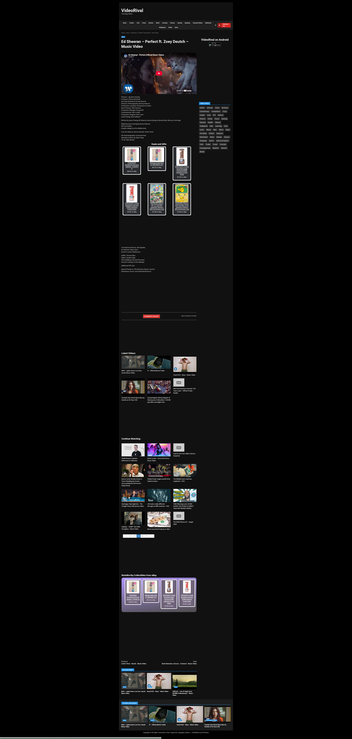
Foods (210, 119)
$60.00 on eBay (132, 171)
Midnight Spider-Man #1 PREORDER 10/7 (157, 164)
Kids (211, 126)
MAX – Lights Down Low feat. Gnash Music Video (133, 681)
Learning (164, 23)
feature (220, 115)
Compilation (216, 111)
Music (124, 23)
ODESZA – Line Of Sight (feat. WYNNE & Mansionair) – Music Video (185, 681)
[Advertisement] (201, 10)
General (202, 122)
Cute (208, 115)
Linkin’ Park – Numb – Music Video (133, 662)
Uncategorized (205, 148)
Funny (144, 23)
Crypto (202, 115)
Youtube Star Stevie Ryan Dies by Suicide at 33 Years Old (217, 714)
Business (225, 108)
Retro (212, 137)
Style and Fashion (222, 141)
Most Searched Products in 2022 (158, 529)
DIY (214, 115)
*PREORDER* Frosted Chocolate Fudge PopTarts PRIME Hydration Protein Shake (182, 170)
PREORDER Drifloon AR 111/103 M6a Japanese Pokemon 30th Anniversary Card (157, 206)
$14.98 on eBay (182, 212)
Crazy (225, 111)
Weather (216, 148)
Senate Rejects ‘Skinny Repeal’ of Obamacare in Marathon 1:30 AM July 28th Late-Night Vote (158, 400)
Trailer (208, 144)
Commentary (204, 111)
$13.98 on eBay (157, 212)
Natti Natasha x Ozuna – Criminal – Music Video (179, 662)
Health (210, 122)
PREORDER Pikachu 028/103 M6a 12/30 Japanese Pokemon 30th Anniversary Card (182, 206)
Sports (211, 141)
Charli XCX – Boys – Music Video (184, 375)
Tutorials (223, 144)
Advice (202, 108)
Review (219, 137)
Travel (215, 144)
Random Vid (225, 25)
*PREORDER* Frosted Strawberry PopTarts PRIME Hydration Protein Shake (132, 206)
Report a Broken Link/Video (188, 316)
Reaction (220, 133)
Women (224, 148)
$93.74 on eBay (157, 167)
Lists (225, 126)
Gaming (179, 23)
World (157, 23)
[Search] (215, 25)
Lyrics (202, 130)
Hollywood (203, 126)
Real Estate (204, 137)
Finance (172, 23)
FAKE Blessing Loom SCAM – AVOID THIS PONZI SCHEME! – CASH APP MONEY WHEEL (183, 506)
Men (215, 130)
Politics (211, 133)
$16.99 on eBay (182, 177)
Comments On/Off (151, 316)
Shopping (203, 141)
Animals (210, 108)
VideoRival (132, 10)
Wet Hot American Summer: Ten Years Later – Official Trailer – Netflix (184, 391)
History (217, 122)
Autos (217, 108)
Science (150, 23)
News (176, 27)
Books (170, 27)
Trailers (131, 23)
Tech (138, 23)
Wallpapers (162, 27)
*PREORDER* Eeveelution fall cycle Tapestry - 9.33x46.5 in (132, 165)
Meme (209, 130)
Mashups (187, 23)
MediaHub (208, 23)
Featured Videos (197, 23)
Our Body (203, 133)
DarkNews (195, 732)
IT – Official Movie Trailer (156, 371)
